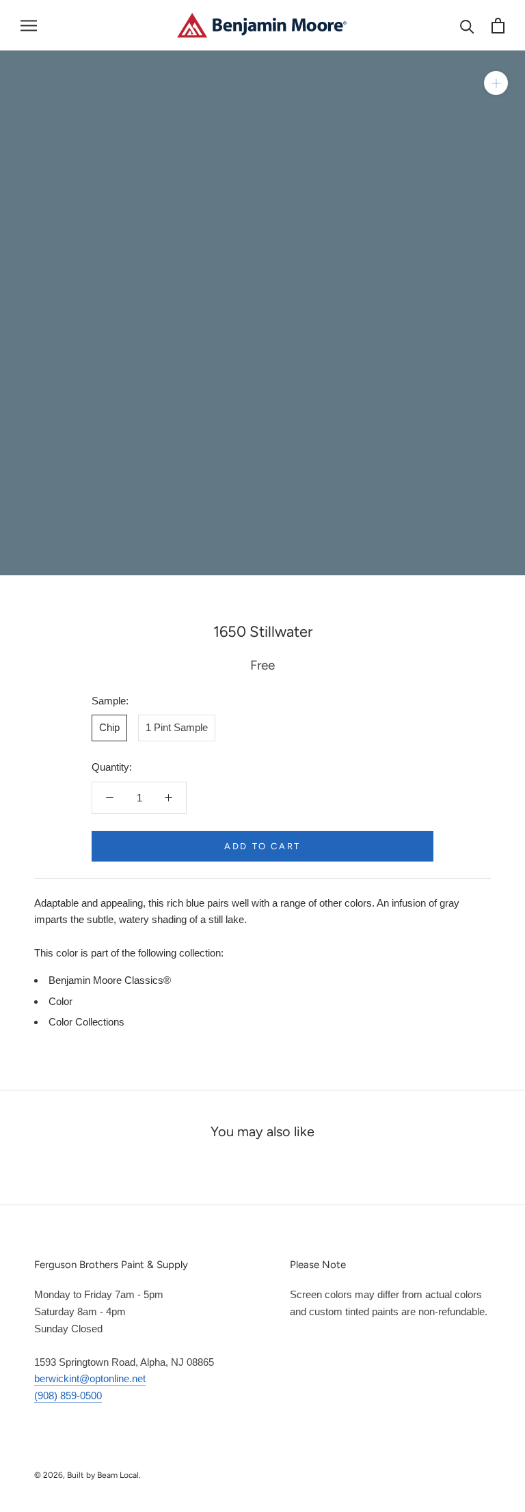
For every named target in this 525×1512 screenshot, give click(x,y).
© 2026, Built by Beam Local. (87, 1475)
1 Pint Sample (177, 727)
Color (60, 1001)
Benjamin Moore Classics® (110, 980)
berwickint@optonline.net (90, 1378)
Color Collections (86, 1022)
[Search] (467, 25)
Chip (109, 727)
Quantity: (112, 767)
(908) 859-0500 (68, 1395)
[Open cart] (498, 25)
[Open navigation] (29, 25)
